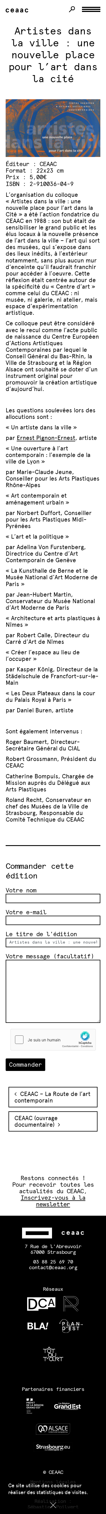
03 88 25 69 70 (53, 1262)
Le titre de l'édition (41, 934)
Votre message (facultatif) (50, 956)
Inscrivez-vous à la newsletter (53, 1201)
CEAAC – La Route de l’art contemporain (52, 1097)
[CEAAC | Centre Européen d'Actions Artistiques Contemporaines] (18, 10)
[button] (53, 1505)
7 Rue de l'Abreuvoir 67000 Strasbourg (53, 1249)
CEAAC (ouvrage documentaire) (36, 1121)
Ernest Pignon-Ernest (46, 437)
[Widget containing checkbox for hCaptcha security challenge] (53, 1039)
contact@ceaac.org (53, 1267)
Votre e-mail (26, 912)
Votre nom (21, 890)
